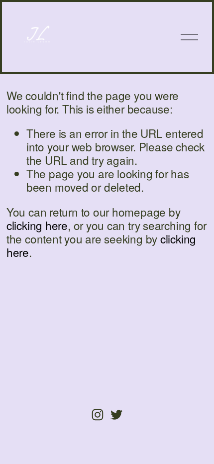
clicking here (37, 225)
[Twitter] (116, 415)
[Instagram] (98, 415)
